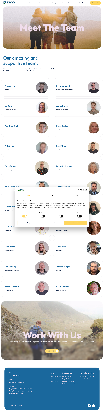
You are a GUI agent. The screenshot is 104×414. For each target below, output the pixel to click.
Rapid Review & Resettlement (70, 384)
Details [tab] (52, 195)
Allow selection (52, 223)
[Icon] (89, 405)
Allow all (75, 223)
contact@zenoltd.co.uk (17, 382)
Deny (28, 223)
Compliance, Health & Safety (87, 376)
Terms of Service (84, 379)
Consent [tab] (27, 195)
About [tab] (76, 195)
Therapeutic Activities (68, 381)
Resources (71, 3)
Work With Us (54, 381)
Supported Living (66, 379)
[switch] (43, 216)
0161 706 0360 (14, 376)
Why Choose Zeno (56, 376)
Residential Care (66, 376)
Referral (80, 3)
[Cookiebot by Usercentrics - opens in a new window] (80, 190)
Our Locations (54, 379)
